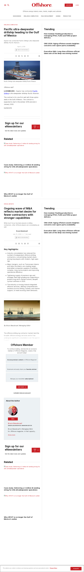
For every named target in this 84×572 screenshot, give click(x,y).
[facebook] (16, 56)
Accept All (76, 568)
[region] (42, 568)
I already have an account (22, 393)
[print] (39, 56)
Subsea (58, 16)
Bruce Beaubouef (22, 231)
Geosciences (17, 16)
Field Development (47, 16)
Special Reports (9, 204)
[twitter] (22, 56)
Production (67, 16)
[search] (8, 5)
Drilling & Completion (31, 16)
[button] (5, 5)
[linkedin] (19, 56)
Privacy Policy (53, 568)
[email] (28, 56)
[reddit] (25, 56)
